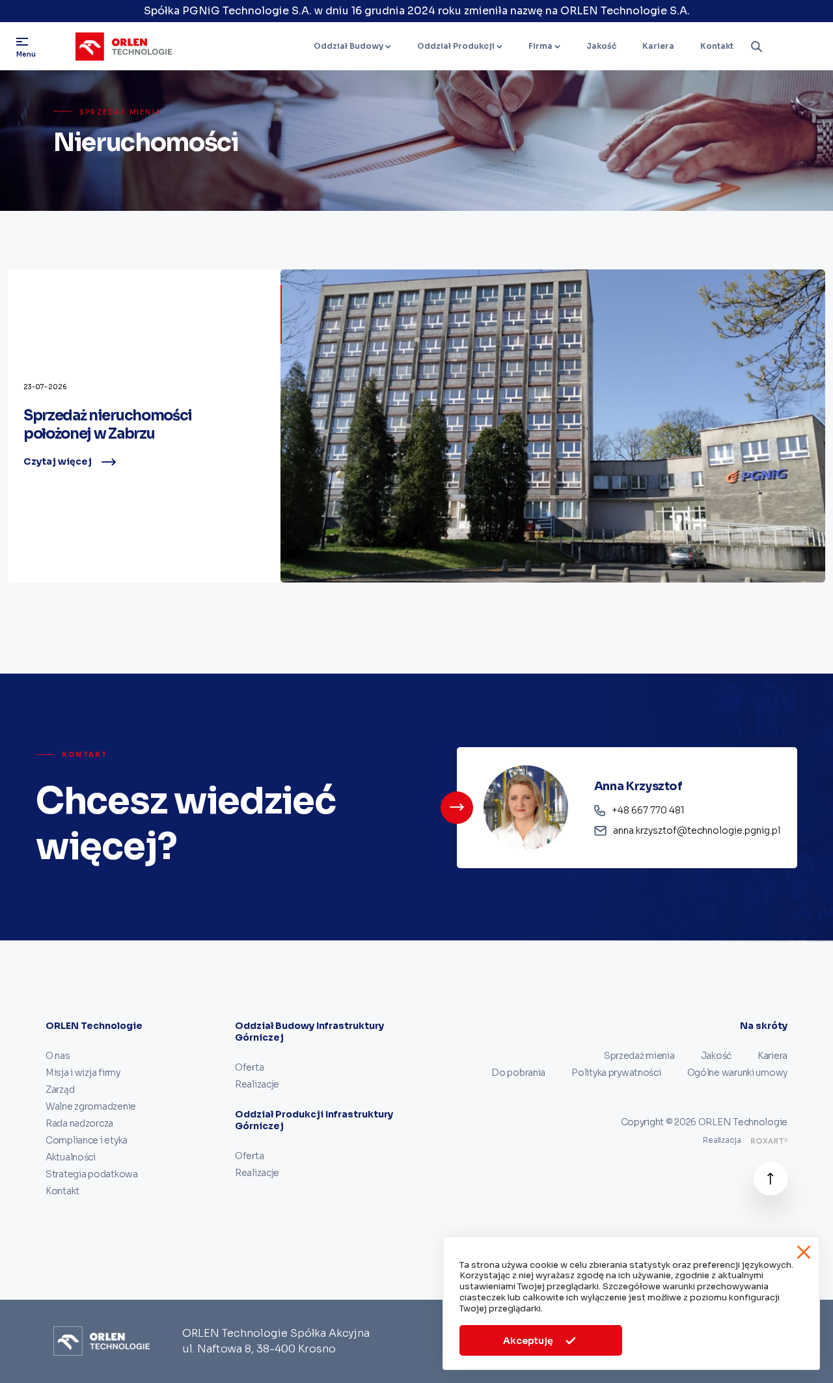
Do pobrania (518, 1072)
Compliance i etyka (87, 1140)
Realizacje (257, 1084)
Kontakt (716, 46)
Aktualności (71, 1157)
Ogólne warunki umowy (737, 1072)
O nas (58, 1055)
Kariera (658, 46)
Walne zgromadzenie (91, 1106)
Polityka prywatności (616, 1072)
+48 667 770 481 (648, 810)
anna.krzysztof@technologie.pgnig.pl (696, 830)
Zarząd (60, 1089)
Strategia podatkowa (92, 1174)
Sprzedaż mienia (639, 1055)
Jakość (601, 46)
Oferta (249, 1067)
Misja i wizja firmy (83, 1072)
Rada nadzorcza (79, 1123)
